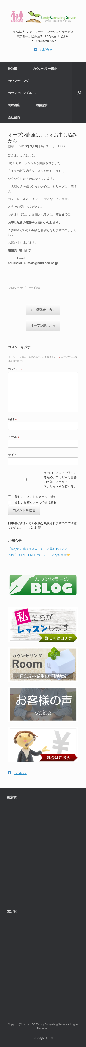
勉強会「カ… (43, 309)
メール (14, 436)
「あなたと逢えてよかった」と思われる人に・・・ (42, 548)
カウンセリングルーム (23, 93)
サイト (12, 454)
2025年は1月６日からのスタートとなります (37, 554)
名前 (12, 419)
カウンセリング (18, 80)
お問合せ (46, 49)
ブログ (12, 287)
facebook (20, 773)
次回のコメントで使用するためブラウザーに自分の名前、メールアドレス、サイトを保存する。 (60, 479)
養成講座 (14, 105)
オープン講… (43, 325)
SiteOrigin (38, 1038)
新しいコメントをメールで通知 (35, 496)
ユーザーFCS (55, 146)
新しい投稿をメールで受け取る (35, 502)
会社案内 (14, 117)
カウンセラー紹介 (45, 68)
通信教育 (42, 105)
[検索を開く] (79, 92)
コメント (15, 369)
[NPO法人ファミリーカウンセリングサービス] (43, 16)
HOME (12, 68)
